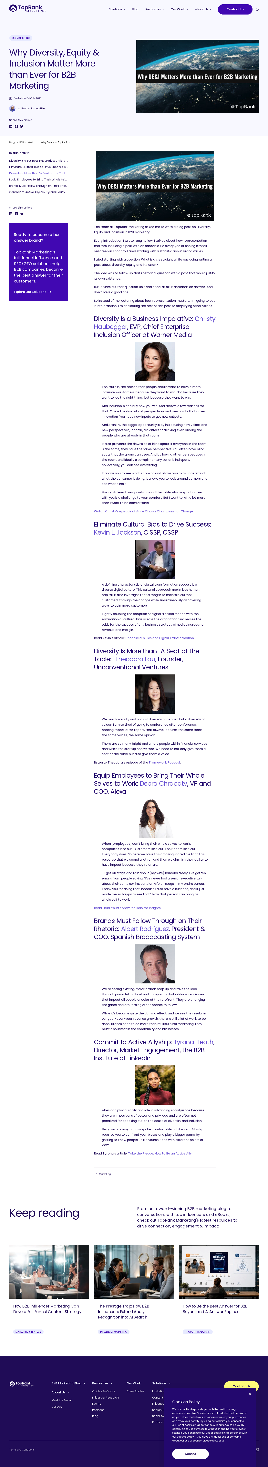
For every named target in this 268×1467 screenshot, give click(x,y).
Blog (12, 142)
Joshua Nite (37, 108)
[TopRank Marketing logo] (21, 1384)
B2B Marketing (21, 38)
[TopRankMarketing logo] (27, 8)
